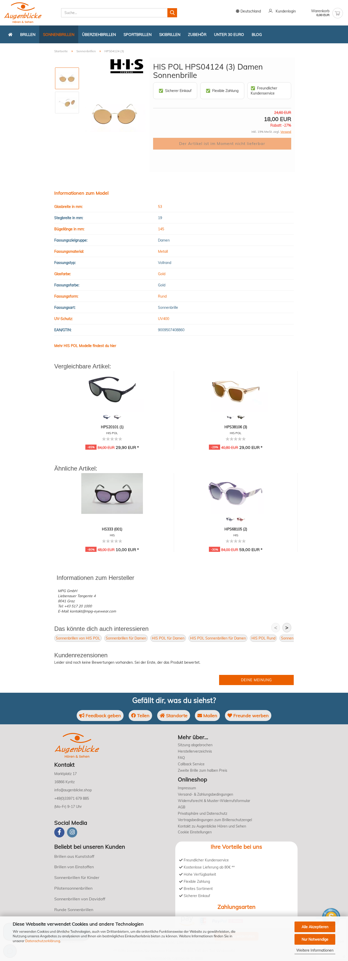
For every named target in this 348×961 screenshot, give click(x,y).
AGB (181, 807)
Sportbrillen (138, 34)
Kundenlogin (285, 11)
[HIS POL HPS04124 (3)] (114, 114)
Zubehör (197, 34)
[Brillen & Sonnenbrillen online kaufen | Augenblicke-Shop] (30, 12)
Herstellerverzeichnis (195, 751)
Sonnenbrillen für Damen (126, 638)
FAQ (181, 757)
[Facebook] (59, 832)
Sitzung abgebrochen (195, 745)
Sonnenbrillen (58, 34)
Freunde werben (250, 715)
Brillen (27, 34)
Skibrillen (169, 34)
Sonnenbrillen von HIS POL (78, 638)
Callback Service (191, 764)
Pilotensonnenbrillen (73, 888)
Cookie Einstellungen (195, 832)
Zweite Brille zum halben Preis (202, 770)
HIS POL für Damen (168, 638)
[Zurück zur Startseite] (10, 34)
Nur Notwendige (315, 939)
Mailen (209, 715)
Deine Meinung (256, 680)
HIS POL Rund (263, 638)
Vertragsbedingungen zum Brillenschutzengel (215, 820)
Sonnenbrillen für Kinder (76, 877)
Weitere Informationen (314, 950)
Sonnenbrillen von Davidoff (79, 898)
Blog (257, 34)
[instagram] (72, 832)
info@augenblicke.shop (73, 790)
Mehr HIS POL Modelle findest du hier (85, 345)
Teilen (143, 715)
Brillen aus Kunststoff (74, 856)
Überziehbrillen (99, 34)
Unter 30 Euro (229, 34)
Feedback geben (102, 715)
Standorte (176, 715)
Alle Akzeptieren (315, 927)
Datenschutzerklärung (42, 941)
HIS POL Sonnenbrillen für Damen (218, 638)
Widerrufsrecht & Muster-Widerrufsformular (214, 800)
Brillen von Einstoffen (74, 866)
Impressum (187, 788)
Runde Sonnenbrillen (73, 909)
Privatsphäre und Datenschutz (202, 813)
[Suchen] (172, 12)
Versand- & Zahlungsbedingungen (205, 794)
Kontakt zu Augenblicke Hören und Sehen (212, 826)
